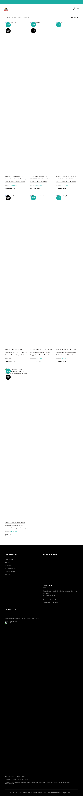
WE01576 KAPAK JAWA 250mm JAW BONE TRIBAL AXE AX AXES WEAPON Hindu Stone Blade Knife (66, 178)
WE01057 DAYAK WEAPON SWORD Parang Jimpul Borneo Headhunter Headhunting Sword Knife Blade (67, 352)
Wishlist (8, 562)
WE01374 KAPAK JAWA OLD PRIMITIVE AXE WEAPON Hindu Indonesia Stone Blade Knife (40, 178)
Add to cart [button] (62, 188)
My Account (9, 559)
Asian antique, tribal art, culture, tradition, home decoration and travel (38, 793)
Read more (11, 188)
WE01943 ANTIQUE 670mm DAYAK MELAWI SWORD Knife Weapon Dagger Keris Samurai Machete (41, 352)
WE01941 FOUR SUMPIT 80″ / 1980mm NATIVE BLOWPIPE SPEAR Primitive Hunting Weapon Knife (16, 352)
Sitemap (8, 574)
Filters (73, 17)
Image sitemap (10, 571)
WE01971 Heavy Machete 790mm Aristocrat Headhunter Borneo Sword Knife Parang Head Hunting (15, 525)
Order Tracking (10, 568)
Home (8, 17)
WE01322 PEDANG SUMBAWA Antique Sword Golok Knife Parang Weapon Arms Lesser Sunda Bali (15, 178)
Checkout (8, 565)
